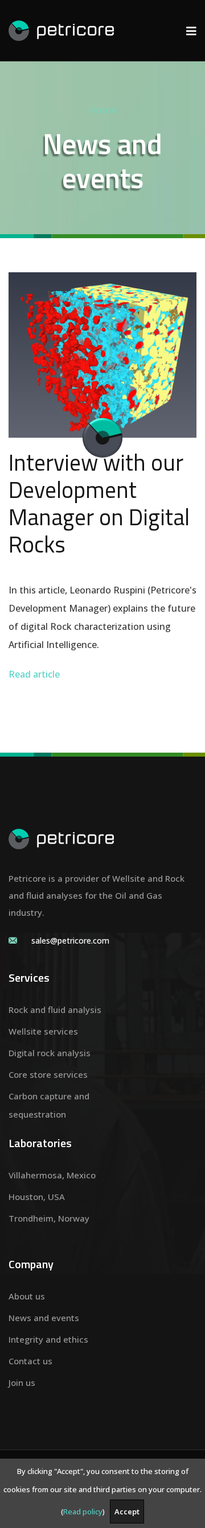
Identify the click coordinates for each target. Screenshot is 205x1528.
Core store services (48, 1074)
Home (102, 110)
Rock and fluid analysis (55, 1009)
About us (27, 1296)
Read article (34, 674)
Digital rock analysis (50, 1052)
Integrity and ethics (48, 1339)
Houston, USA (37, 1196)
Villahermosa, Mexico (52, 1175)
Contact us (30, 1361)
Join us (22, 1382)
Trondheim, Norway (49, 1218)
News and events (44, 1317)
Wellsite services (43, 1031)
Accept (127, 1511)
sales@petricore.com (70, 940)
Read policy (82, 1511)
